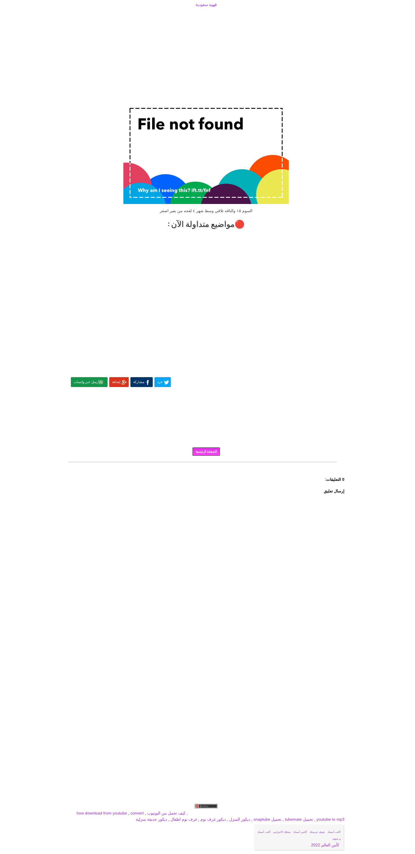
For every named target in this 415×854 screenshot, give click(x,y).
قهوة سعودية (206, 4)
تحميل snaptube (267, 819)
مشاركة (138, 382)
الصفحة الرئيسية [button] (206, 451)
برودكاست (206, 466)
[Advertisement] (206, 15)
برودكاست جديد (257, 813)
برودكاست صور (285, 813)
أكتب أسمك (333, 832)
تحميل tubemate (299, 819)
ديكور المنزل (239, 819)
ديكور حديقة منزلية (151, 819)
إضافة (116, 382)
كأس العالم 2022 (325, 845)
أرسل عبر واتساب (86, 382)
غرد (159, 382)
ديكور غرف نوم (212, 819)
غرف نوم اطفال (183, 819)
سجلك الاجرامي (282, 832)
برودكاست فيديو (312, 813)
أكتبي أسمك (300, 832)
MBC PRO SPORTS (225, 813)
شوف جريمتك (317, 832)
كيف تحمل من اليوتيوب (166, 813)
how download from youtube (102, 813)
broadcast (198, 813)
